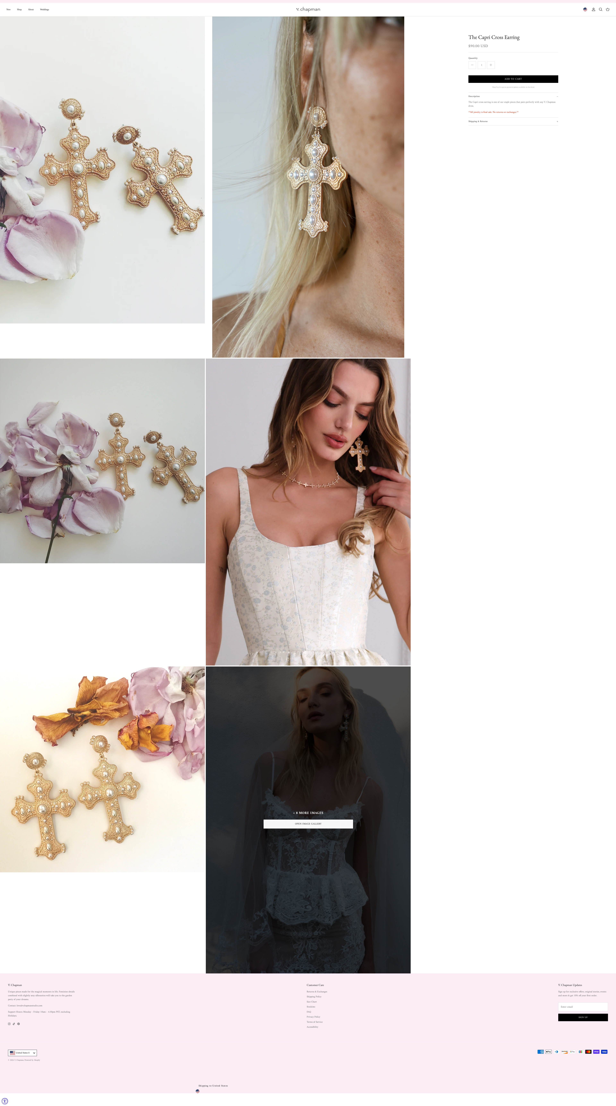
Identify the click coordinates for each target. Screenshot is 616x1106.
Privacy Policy (313, 1017)
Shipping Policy (314, 997)
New (8, 9)
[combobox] (22, 1053)
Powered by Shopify (32, 1060)
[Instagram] (9, 1024)
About (31, 9)
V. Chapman (19, 1060)
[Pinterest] (18, 1024)
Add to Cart (513, 79)
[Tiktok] (14, 1024)
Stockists (311, 1007)
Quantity (473, 58)
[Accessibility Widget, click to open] (5, 1101)
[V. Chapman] (308, 9)
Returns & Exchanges (317, 992)
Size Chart (312, 1002)
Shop (19, 9)
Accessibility (312, 1027)
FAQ (309, 1012)
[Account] (592, 9)
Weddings (44, 9)
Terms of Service (315, 1022)
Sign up (583, 1017)
